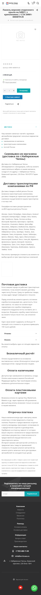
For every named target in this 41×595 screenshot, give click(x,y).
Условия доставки (20, 530)
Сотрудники (20, 513)
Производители (20, 541)
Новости (20, 510)
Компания (20, 506)
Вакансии (20, 516)
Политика (20, 518)
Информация (20, 535)
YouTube (20, 587)
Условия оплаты (20, 527)
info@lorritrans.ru (22, 556)
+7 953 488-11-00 (22, 551)
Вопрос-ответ (20, 538)
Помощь (20, 524)
